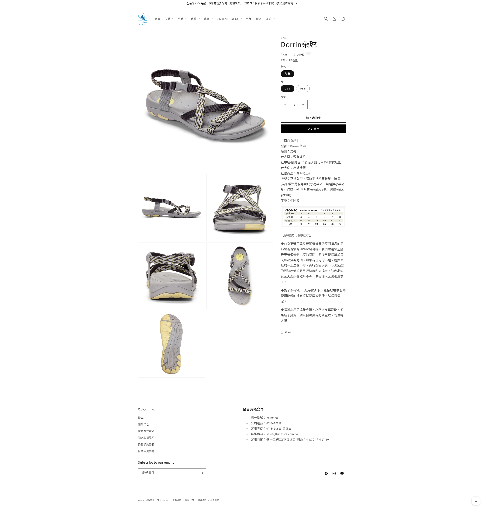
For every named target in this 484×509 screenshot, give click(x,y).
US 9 (303, 88)
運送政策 (214, 500)
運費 (295, 60)
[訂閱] (202, 473)
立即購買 (313, 129)
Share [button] (288, 332)
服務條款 (202, 500)
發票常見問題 (146, 451)
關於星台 (143, 424)
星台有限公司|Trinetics (157, 500)
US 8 (287, 88)
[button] (169, 19)
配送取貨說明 (146, 438)
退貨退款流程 (146, 444)
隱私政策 (189, 500)
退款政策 (177, 500)
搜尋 (140, 418)
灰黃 (287, 73)
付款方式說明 (146, 431)
